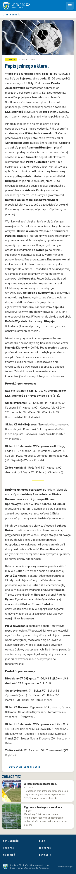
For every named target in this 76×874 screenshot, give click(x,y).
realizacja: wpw (65, 866)
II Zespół (45, 847)
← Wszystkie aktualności (22, 767)
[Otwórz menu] (70, 6)
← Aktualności (12, 14)
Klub (42, 840)
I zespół (8, 847)
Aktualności (11, 840)
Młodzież (9, 854)
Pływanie (45, 854)
